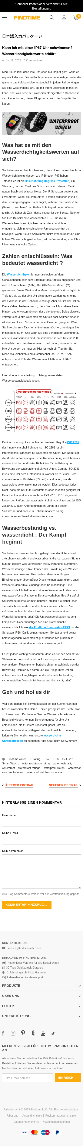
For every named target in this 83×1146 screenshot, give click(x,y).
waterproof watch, (56, 768)
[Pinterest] (23, 1033)
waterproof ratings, (31, 768)
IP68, (57, 759)
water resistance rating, (37, 763)
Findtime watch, (19, 759)
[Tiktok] (53, 1033)
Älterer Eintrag (19, 785)
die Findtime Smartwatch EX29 (49, 627)
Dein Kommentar (12, 851)
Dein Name (9, 815)
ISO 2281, (69, 759)
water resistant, (63, 763)
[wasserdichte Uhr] (41, 123)
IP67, (48, 759)
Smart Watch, (12, 763)
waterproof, (10, 768)
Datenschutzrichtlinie (26, 1121)
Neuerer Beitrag (63, 785)
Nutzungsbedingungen (56, 1121)
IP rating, (37, 759)
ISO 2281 (73, 442)
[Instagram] (13, 1033)
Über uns (12, 1115)
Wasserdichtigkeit (18, 274)
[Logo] (27, 18)
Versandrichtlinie (32, 1115)
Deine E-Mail (10, 833)
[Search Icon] (52, 17)
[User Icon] (64, 17)
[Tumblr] (33, 1033)
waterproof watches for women (44, 772)
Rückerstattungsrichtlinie (60, 1115)
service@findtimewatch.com (24, 948)
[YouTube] (43, 1033)
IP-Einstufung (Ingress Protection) (47, 181)
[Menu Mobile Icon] (4, 17)
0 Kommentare (33, 60)
